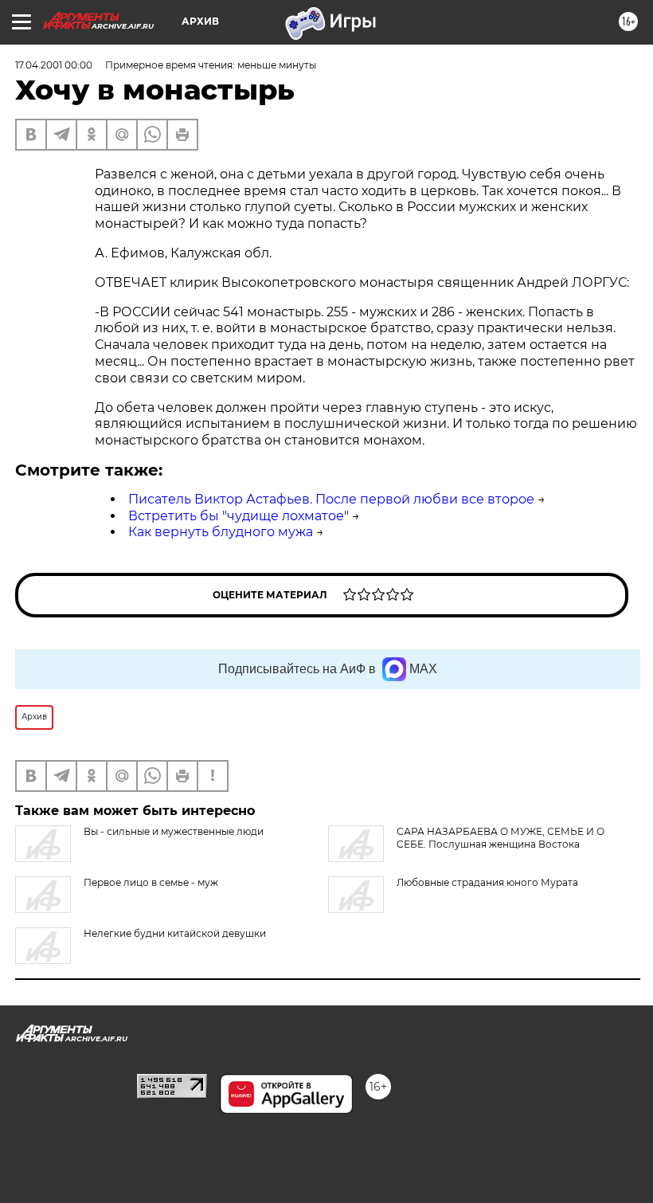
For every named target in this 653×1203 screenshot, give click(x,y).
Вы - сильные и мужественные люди (174, 831)
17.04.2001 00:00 (53, 65)
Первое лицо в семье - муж (151, 882)
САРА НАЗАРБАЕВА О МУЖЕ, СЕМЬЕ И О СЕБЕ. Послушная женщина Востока (500, 837)
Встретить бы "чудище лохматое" (238, 515)
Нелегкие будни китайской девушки (175, 933)
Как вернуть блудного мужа (220, 531)
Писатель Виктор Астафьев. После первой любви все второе (331, 499)
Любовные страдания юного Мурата (487, 882)
